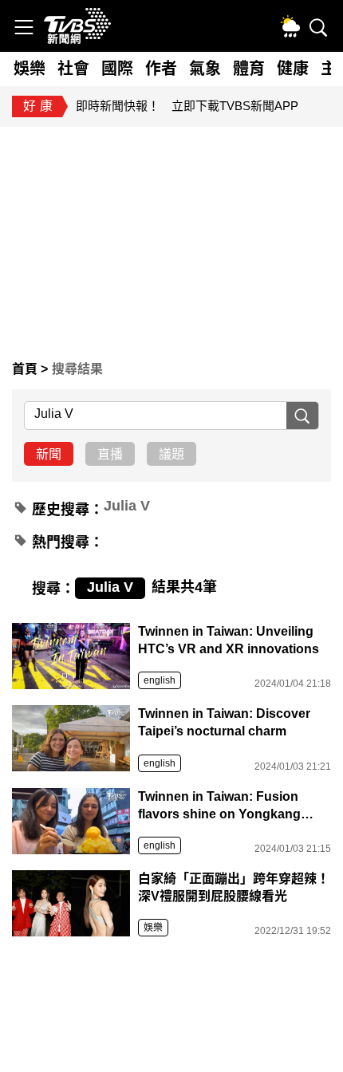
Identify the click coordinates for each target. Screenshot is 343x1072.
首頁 (26, 369)
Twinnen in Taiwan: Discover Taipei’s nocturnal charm (224, 722)
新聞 (48, 454)
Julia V (127, 506)
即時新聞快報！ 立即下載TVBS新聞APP (187, 105)
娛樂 (153, 927)
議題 (171, 454)
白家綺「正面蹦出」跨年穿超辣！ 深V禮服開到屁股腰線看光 (234, 887)
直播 (110, 454)
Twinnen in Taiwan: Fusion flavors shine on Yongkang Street (219, 806)
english (159, 680)
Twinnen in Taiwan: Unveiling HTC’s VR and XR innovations (228, 640)
